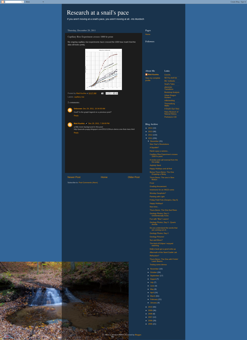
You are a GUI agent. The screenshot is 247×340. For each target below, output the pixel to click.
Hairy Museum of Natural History (171, 113)
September (155, 276)
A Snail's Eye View (171, 109)
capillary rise (79, 97)
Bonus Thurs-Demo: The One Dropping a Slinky (162, 173)
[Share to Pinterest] (116, 93)
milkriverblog (169, 100)
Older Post (134, 177)
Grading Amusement (158, 186)
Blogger (138, 335)
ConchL (167, 75)
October (153, 272)
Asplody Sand (155, 165)
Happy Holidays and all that (161, 169)
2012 (150, 135)
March (153, 296)
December (154, 141)
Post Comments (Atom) (88, 183)
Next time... (154, 207)
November (154, 269)
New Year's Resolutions (159, 144)
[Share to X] (112, 93)
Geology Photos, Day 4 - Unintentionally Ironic (160, 214)
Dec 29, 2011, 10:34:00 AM (94, 109)
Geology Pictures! (157, 237)
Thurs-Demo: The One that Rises (163, 210)
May (152, 289)
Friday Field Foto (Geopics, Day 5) (164, 200)
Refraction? (154, 256)
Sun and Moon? (156, 240)
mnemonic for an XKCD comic (162, 190)
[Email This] (107, 93)
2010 (150, 307)
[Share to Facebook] (114, 93)
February (154, 299)
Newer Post (74, 177)
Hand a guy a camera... (159, 151)
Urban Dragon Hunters (170, 96)
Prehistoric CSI (170, 117)
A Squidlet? (154, 147)
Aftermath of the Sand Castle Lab (163, 252)
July (152, 282)
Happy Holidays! (156, 203)
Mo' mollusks (169, 81)
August (153, 279)
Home (104, 177)
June (152, 286)
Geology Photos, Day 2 (159, 233)
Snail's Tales (169, 84)
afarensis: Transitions (168, 88)
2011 (150, 138)
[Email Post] (102, 93)
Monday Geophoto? (158, 193)
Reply (76, 116)
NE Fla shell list (170, 78)
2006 (150, 321)
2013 (150, 132)
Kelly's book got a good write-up (163, 249)
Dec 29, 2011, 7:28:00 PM (98, 123)
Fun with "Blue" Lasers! (159, 219)
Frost (152, 183)
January (153, 303)
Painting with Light (157, 197)
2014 (150, 128)
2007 (150, 317)
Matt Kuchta (79, 123)
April (152, 293)
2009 (150, 310)
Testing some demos (158, 265)
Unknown (78, 109)
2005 (150, 324)
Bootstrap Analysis (171, 92)
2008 (150, 314)
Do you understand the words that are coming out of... (163, 229)
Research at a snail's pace (98, 12)
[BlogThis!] (109, 93)
